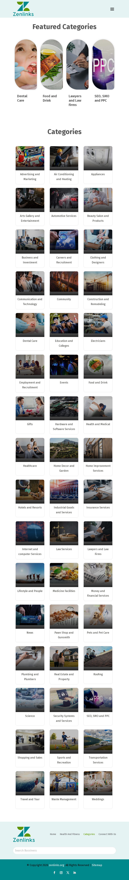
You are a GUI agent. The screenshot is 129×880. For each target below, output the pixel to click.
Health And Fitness (70, 834)
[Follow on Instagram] (61, 872)
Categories (89, 834)
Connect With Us (107, 834)
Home (53, 834)
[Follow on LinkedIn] (74, 872)
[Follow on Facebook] (54, 872)
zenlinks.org (56, 865)
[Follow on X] (68, 872)
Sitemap (97, 865)
